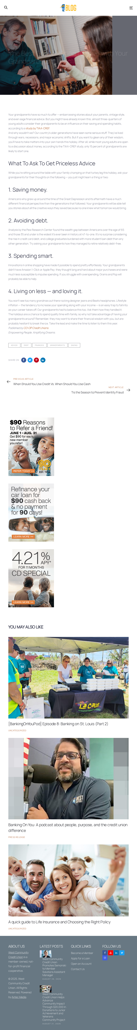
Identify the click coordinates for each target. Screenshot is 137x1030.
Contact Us (78, 969)
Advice (14, 345)
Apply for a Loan (80, 958)
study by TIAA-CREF (37, 128)
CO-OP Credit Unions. (36, 328)
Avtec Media (19, 997)
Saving (74, 345)
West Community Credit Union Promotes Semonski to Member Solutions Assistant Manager (53, 965)
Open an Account (81, 964)
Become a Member (82, 953)
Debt (26, 345)
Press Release (16, 837)
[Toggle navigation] (111, 8)
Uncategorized (17, 730)
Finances (39, 345)
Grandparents (57, 345)
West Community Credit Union (19, 983)
